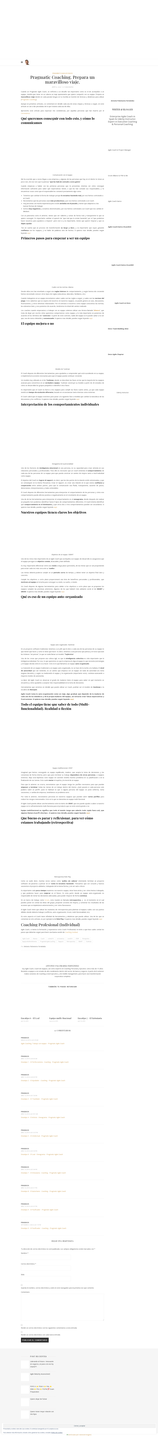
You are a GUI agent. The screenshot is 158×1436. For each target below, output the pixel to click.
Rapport (60, 941)
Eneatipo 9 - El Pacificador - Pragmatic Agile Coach (39, 1210)
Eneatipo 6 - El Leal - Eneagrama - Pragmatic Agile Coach (42, 1154)
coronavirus (60, 939)
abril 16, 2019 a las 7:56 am (29, 1095)
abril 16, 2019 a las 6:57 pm (29, 1206)
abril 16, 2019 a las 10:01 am (29, 1114)
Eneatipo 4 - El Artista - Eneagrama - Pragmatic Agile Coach (43, 1117)
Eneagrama (85, 939)
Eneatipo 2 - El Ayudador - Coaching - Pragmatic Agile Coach (43, 1080)
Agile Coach (26, 939)
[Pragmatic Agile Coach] (27, 62)
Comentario (25, 1292)
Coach (42, 939)
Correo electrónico (28, 1264)
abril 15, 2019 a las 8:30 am (29, 1058)
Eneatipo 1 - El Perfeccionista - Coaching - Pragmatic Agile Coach (45, 1062)
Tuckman (88, 941)
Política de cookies (56, 1433)
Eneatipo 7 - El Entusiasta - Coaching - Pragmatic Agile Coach (43, 1173)
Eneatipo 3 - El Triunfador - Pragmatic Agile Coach (39, 1099)
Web (22, 1274)
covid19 (69, 939)
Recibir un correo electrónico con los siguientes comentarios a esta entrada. (49, 1328)
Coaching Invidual (71, 932)
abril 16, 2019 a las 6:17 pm (29, 1188)
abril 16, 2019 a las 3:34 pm (29, 1151)
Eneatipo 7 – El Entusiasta (90, 1018)
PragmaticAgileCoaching (47, 941)
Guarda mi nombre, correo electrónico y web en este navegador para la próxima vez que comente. (57, 1288)
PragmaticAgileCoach (62, 73)
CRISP (77, 939)
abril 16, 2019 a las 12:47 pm (29, 1132)
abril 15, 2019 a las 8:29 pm (29, 1077)
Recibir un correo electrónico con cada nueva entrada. (40, 1335)
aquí (90, 318)
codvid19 (51, 939)
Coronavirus (25, 113)
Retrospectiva (71, 941)
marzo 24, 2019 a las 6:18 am (29, 1040)
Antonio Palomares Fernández (35, 946)
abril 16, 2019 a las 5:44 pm (29, 1169)
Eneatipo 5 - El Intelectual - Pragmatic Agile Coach (39, 1136)
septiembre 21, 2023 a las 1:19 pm (31, 1225)
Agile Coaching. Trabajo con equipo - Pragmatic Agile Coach (42, 1043)
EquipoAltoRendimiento (29, 941)
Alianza (97, 310)
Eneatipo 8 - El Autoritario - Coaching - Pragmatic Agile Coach (43, 1191)
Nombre (24, 1253)
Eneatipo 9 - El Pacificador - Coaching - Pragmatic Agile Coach (43, 1228)
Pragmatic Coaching (28, 99)
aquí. (29, 233)
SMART (80, 941)
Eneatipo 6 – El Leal (30, 1018)
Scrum (47, 900)
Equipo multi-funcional (60, 1018)
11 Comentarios (67, 87)
